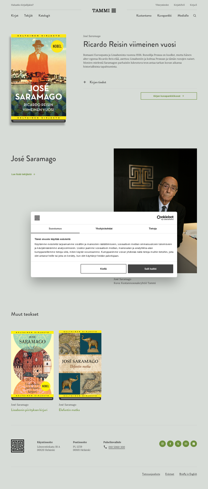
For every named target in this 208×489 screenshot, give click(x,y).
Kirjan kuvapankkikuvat (166, 96)
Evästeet (169, 474)
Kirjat (14, 15)
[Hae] (195, 15)
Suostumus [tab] (55, 228)
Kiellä (103, 268)
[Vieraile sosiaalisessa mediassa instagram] (162, 443)
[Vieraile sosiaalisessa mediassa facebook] (170, 443)
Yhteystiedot (162, 4)
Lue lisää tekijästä (21, 175)
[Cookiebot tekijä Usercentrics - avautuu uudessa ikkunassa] (159, 217)
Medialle (183, 15)
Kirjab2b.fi (179, 4)
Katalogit (44, 15)
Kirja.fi (193, 4)
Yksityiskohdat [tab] (104, 228)
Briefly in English (188, 474)
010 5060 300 (117, 447)
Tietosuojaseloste (151, 474)
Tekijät (28, 15)
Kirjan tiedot (98, 82)
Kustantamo (143, 15)
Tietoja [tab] (153, 228)
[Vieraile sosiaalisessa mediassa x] (178, 443)
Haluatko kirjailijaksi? (22, 4)
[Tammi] (104, 10)
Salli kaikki (150, 268)
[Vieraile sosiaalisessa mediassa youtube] (186, 443)
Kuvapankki (164, 15)
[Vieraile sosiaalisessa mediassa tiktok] (193, 443)
